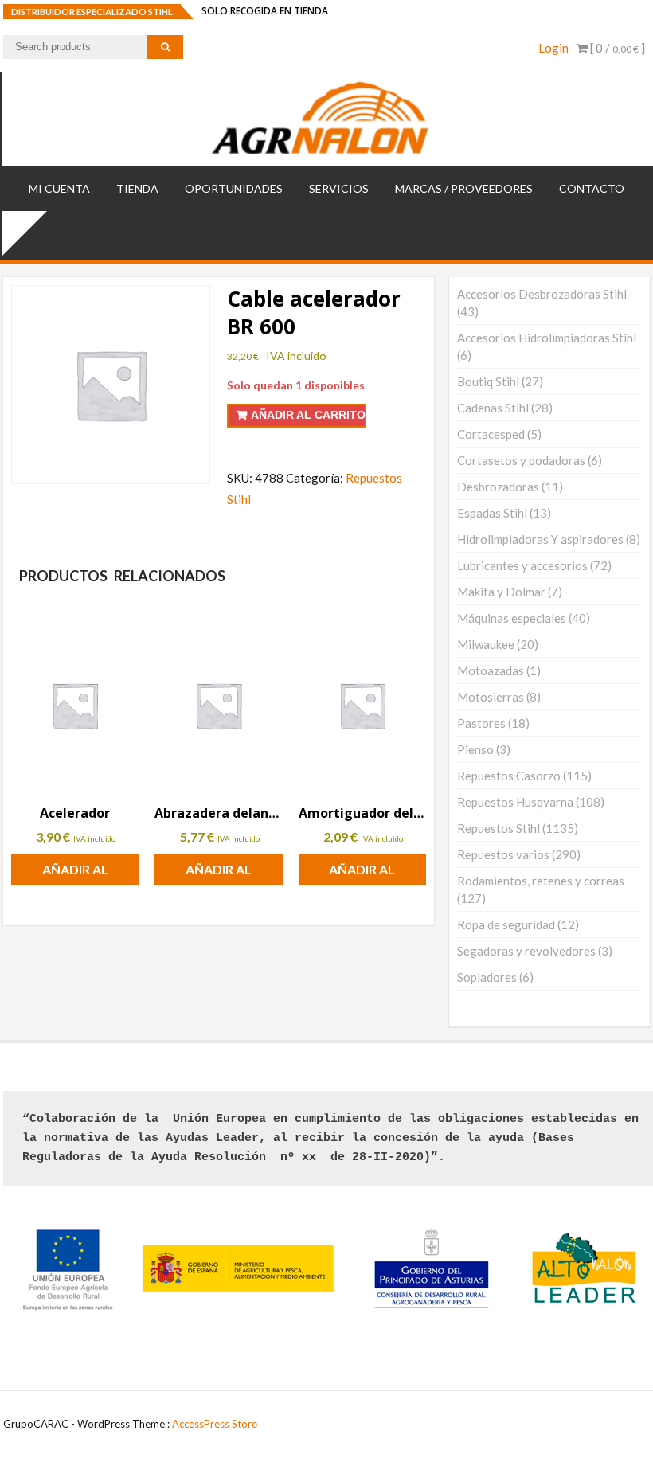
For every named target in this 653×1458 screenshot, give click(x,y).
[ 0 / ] (616, 48)
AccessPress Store (214, 1423)
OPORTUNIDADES (234, 188)
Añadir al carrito (308, 414)
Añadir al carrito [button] (75, 873)
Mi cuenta (59, 188)
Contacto (591, 188)
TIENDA (137, 188)
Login (553, 48)
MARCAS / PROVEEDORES (464, 188)
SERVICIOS (339, 188)
